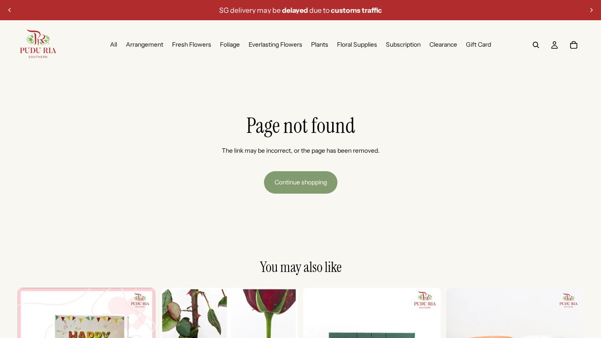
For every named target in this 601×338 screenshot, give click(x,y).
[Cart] (573, 45)
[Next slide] (591, 10)
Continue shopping (301, 182)
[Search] (536, 45)
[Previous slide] (9, 10)
